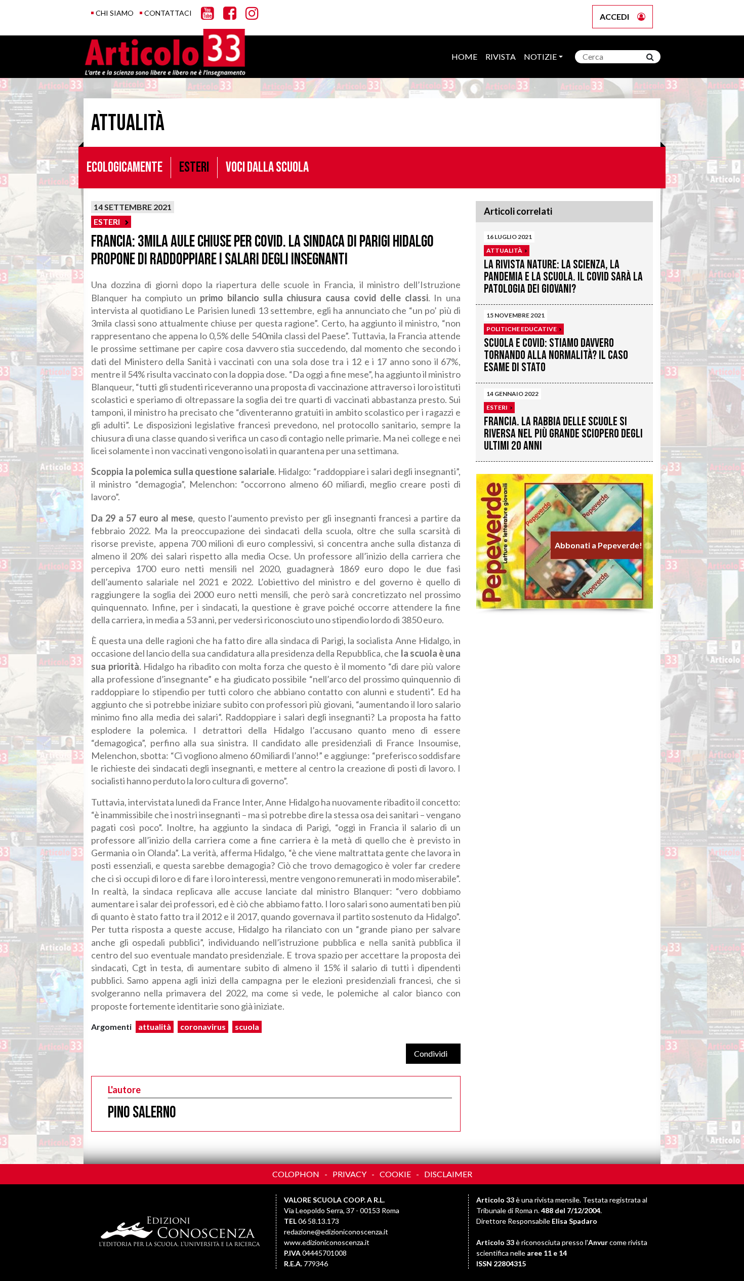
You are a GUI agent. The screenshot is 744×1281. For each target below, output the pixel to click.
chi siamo (115, 13)
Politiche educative (521, 329)
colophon (295, 1174)
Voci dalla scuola (267, 167)
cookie (395, 1174)
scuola (247, 1026)
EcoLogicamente (124, 167)
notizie (540, 56)
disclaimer (448, 1174)
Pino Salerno (142, 1113)
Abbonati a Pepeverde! (598, 545)
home (464, 56)
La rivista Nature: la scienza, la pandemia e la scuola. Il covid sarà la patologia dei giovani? (563, 276)
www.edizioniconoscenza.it (326, 1242)
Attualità (504, 250)
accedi (614, 16)
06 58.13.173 (318, 1221)
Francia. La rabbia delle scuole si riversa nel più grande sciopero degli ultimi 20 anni (563, 433)
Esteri (194, 167)
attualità (154, 1026)
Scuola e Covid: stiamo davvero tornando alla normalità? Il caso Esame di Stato (556, 355)
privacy (349, 1174)
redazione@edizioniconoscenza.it (336, 1231)
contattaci (168, 13)
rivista (500, 56)
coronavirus (203, 1026)
